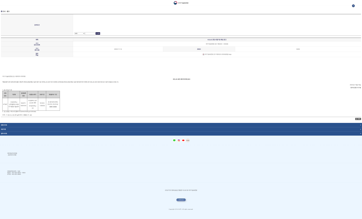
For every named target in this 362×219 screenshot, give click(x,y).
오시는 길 (181, 200)
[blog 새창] (174, 140)
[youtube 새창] (183, 140)
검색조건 (37, 25)
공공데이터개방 (12, 155)
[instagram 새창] (179, 140)
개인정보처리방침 (12, 153)
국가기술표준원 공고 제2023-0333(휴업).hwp (217, 54)
